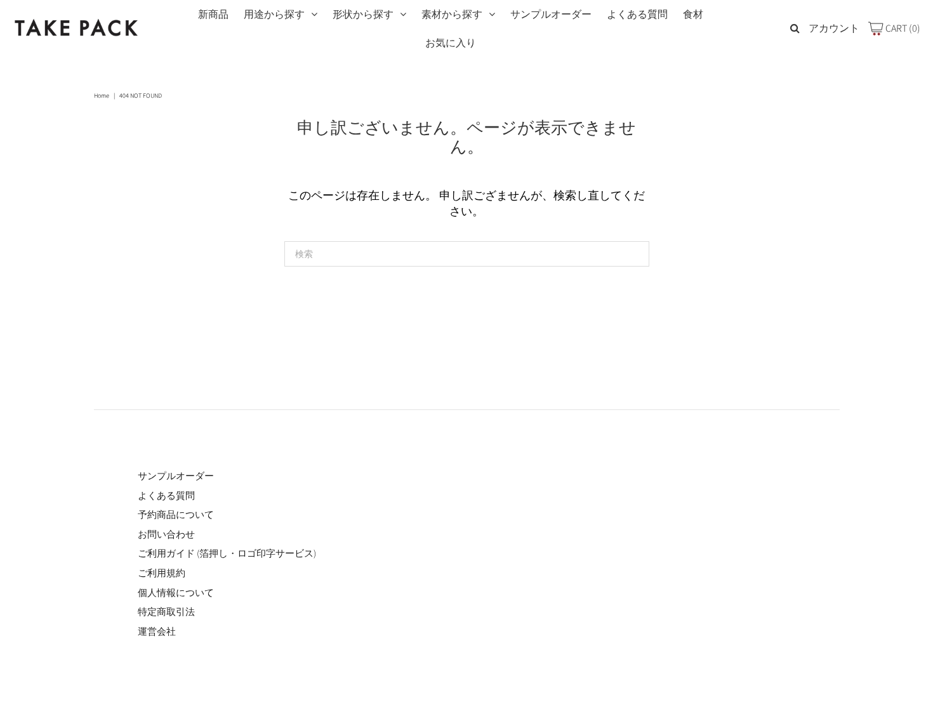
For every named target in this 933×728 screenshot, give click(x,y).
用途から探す (274, 14)
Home (101, 95)
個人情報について (176, 592)
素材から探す (451, 14)
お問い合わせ (166, 534)
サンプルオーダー (551, 14)
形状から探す (363, 14)
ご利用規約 (161, 573)
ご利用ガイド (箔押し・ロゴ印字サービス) (227, 553)
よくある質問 (637, 14)
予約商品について (176, 514)
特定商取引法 (166, 612)
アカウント (834, 28)
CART (901, 28)
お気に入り (450, 43)
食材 (693, 14)
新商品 (213, 14)
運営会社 (157, 631)
